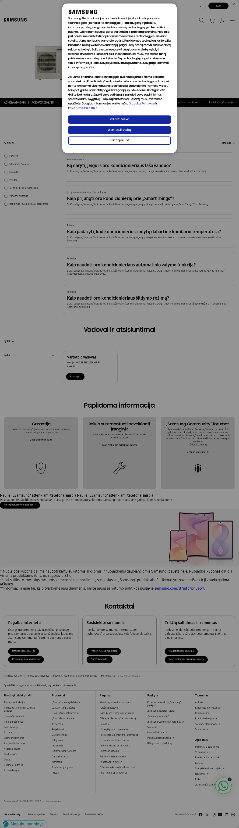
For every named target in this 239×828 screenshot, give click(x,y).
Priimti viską (120, 119)
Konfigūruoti (119, 140)
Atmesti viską (119, 130)
